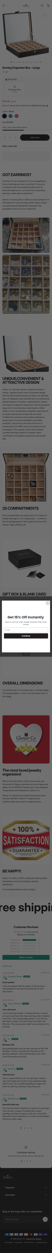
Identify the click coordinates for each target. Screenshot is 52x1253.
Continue (26, 636)
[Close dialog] (47, 603)
